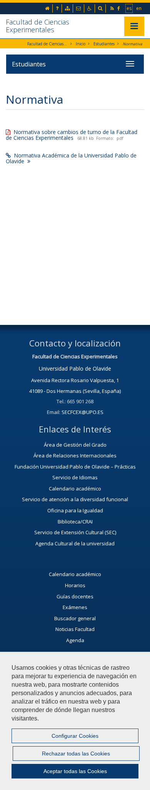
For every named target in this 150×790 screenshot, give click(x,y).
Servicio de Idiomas (75, 477)
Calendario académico (75, 488)
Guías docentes (75, 596)
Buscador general (75, 618)
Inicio (80, 43)
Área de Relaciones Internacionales (75, 455)
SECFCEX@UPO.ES (82, 412)
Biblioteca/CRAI (75, 521)
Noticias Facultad (75, 629)
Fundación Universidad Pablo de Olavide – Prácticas (75, 466)
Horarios (75, 585)
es (129, 8)
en (139, 8)
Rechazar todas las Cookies (76, 753)
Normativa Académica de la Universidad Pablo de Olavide (71, 158)
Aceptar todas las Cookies (75, 771)
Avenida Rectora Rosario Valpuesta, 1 (75, 380)
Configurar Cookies (75, 736)
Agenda (75, 640)
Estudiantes (104, 43)
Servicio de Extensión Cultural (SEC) (75, 532)
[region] (75, 721)
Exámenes (75, 607)
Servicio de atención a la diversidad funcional (75, 499)
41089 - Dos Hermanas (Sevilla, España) (75, 391)
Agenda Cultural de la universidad (75, 543)
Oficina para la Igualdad (75, 510)
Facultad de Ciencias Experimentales (37, 25)
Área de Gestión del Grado (75, 444)
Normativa (132, 43)
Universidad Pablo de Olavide (75, 368)
